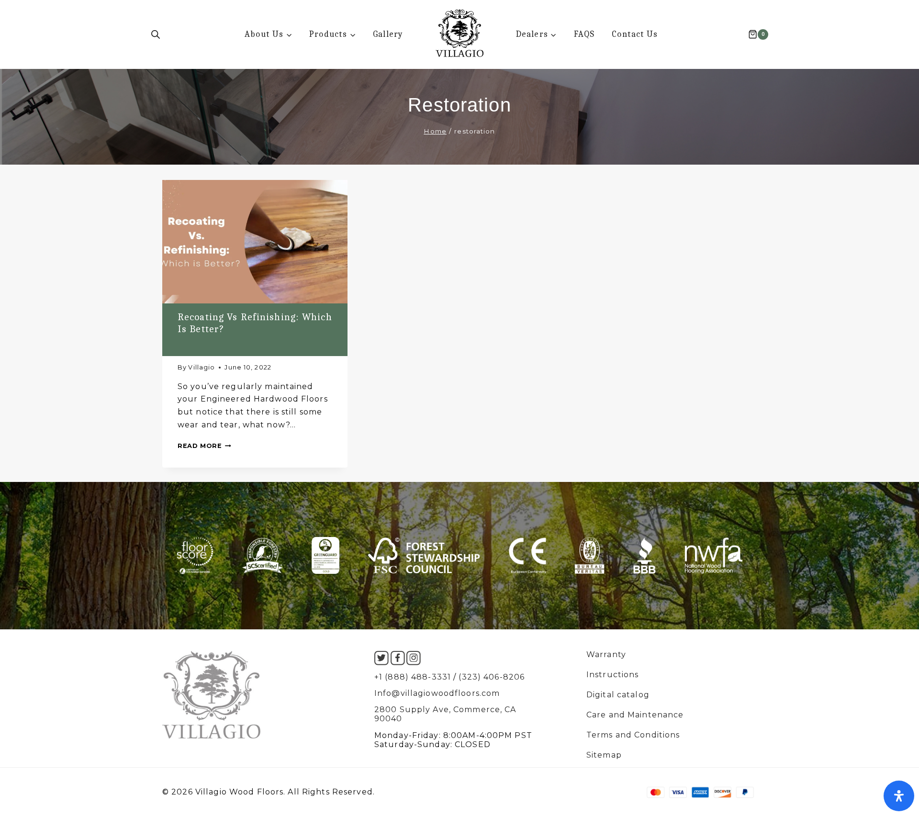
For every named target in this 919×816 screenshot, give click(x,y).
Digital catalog (618, 695)
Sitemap (604, 755)
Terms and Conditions (633, 735)
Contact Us (635, 34)
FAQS (584, 34)
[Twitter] (381, 658)
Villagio (201, 367)
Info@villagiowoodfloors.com (437, 693)
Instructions (612, 675)
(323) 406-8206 (492, 677)
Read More (204, 445)
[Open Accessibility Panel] (899, 796)
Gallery (388, 34)
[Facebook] (398, 658)
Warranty (606, 655)
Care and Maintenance (635, 715)
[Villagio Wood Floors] (459, 33)
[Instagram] (413, 658)
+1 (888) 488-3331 (412, 677)
